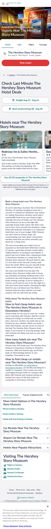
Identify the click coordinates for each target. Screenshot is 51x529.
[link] (25, 465)
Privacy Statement (10, 526)
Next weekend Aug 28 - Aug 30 (27, 109)
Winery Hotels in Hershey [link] (13, 409)
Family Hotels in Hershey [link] (13, 414)
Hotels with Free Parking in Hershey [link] (18, 419)
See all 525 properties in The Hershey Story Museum (25, 178)
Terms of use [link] (20, 490)
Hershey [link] (12, 75)
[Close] (48, 506)
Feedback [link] (38, 493)
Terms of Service (25, 526)
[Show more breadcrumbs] (4, 75)
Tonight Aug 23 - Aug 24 (27, 100)
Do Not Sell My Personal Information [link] (20, 493)
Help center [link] (31, 490)
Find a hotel (25, 63)
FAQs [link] (38, 490)
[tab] (7, 45)
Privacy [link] (11, 490)
